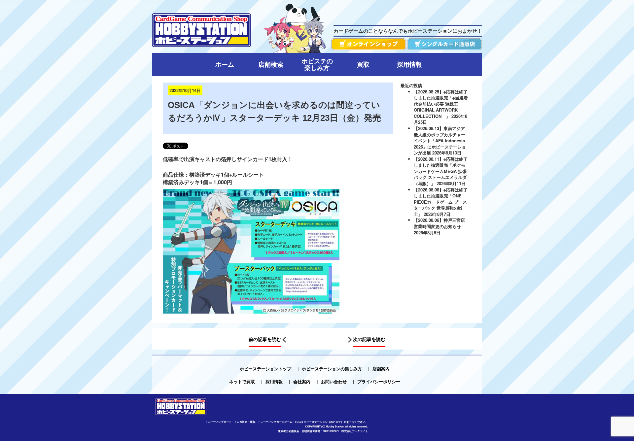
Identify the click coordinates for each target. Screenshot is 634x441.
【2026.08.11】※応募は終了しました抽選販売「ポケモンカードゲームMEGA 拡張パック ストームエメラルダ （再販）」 (441, 171)
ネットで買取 (242, 381)
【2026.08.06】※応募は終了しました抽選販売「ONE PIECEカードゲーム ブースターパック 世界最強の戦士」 (441, 202)
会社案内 (301, 381)
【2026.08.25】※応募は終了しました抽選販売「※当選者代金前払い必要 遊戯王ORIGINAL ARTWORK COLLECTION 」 (441, 103)
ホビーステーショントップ (265, 368)
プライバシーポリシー (378, 381)
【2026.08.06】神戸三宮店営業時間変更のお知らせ (439, 223)
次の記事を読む (369, 339)
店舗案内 (381, 368)
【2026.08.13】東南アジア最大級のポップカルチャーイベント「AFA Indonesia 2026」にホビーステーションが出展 (440, 140)
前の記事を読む (265, 339)
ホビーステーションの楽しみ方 (332, 368)
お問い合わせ (334, 381)
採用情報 (274, 381)
